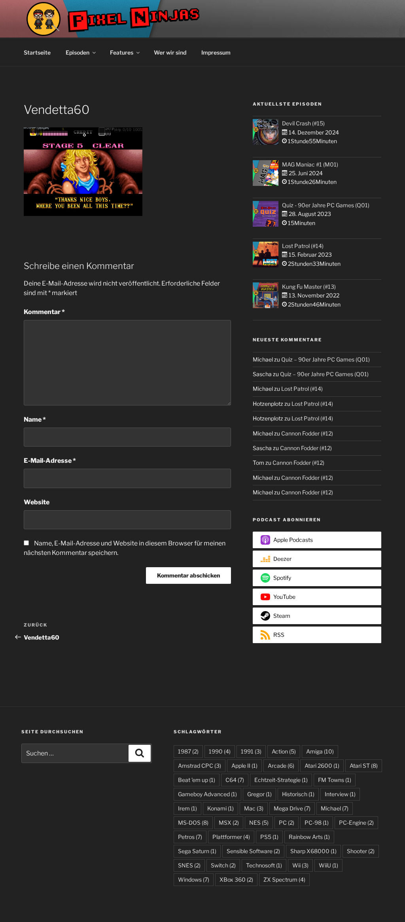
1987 (188, 751)
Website (36, 502)
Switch (223, 865)
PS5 (269, 836)
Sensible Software (253, 851)
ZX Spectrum (284, 879)
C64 (234, 779)
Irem (187, 808)
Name (35, 419)
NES (259, 822)
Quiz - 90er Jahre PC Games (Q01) (325, 205)
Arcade (281, 765)
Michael (334, 808)
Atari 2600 (322, 765)
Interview (340, 794)
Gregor (259, 794)
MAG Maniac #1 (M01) (310, 164)
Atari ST (364, 765)
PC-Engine (356, 822)
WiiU (328, 865)
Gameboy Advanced (207, 794)
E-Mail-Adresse (50, 460)
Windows (193, 879)
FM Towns (334, 779)
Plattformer (231, 836)
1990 (220, 751)
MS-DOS (193, 822)
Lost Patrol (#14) (303, 245)
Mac (253, 808)
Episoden (77, 52)
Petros (190, 836)
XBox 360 (236, 879)
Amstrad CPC (199, 765)
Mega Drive (292, 808)
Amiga (320, 751)
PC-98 (317, 822)
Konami (220, 808)
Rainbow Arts (309, 836)
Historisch (298, 794)
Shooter (361, 851)
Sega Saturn (197, 851)
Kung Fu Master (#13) (309, 286)
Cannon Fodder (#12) (307, 433)
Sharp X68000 (313, 851)
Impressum (216, 52)
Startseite (37, 52)
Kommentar (44, 312)
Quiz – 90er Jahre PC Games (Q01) (325, 359)
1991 (251, 751)
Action (284, 751)
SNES (189, 865)
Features (121, 52)
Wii (300, 865)
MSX (229, 822)
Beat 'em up (196, 779)
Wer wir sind (170, 52)
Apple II (244, 765)
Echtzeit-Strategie (281, 779)
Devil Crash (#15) (303, 123)
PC (286, 822)
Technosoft (264, 865)
